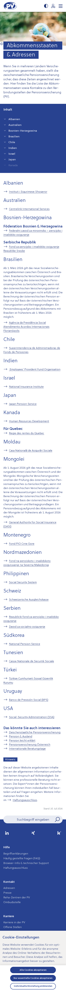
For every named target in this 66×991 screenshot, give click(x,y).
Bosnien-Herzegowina (22, 130)
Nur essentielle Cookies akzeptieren (33, 978)
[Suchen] (57, 819)
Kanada (13, 165)
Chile (11, 142)
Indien (12, 148)
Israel (11, 153)
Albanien (14, 119)
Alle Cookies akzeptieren (33, 969)
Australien (14, 125)
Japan (12, 159)
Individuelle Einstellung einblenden (33, 986)
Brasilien (13, 136)
